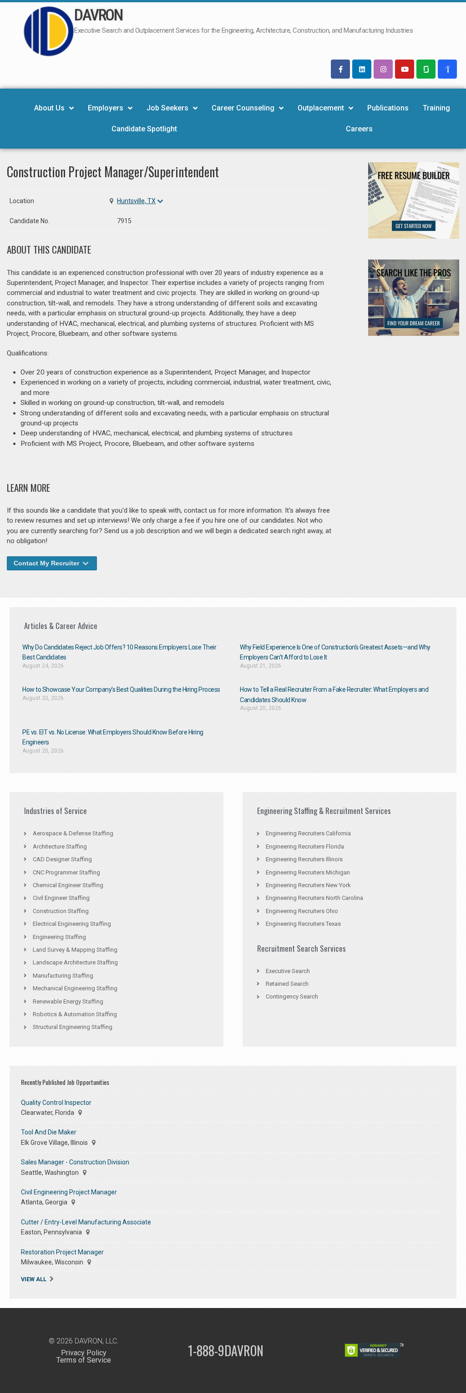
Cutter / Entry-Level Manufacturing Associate (86, 1222)
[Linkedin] (361, 69)
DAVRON (98, 15)
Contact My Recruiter (47, 563)
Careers (359, 129)
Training (436, 108)
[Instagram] (383, 69)
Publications (388, 108)
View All (33, 1279)
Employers (105, 108)
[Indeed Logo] (447, 69)
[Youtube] (404, 69)
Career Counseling (243, 108)
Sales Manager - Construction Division (75, 1162)
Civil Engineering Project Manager (69, 1192)
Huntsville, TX (136, 201)
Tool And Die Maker (48, 1132)
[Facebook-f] (340, 69)
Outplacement (321, 108)
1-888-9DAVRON (225, 1350)
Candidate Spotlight (144, 129)
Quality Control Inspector (56, 1102)
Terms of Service (83, 1360)
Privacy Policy (83, 1352)
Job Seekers (167, 108)
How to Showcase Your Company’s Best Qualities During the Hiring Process (121, 689)
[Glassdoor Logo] (426, 69)
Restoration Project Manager (62, 1252)
